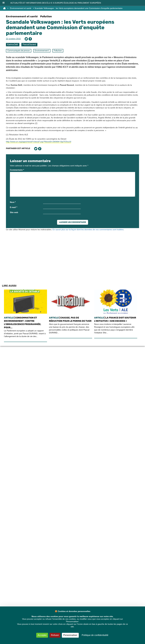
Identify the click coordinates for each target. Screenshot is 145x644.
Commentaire (17, 170)
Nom (13, 202)
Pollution (46, 16)
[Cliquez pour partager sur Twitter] (26, 39)
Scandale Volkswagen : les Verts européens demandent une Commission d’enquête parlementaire (60, 27)
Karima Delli (12, 44)
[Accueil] (4, 8)
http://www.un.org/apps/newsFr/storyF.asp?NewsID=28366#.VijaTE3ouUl (38, 142)
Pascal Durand (29, 44)
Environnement (42, 50)
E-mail (13, 207)
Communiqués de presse (18, 50)
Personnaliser (70, 635)
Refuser (55, 635)
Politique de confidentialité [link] (95, 635)
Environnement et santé (20, 8)
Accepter (42, 635)
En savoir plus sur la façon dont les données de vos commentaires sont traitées (88, 229)
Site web (14, 212)
